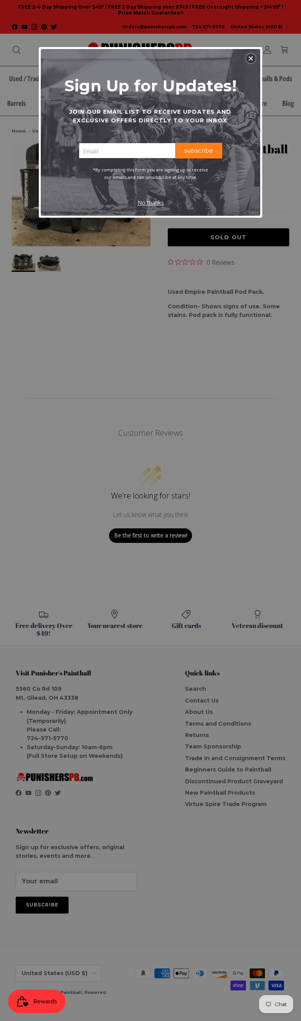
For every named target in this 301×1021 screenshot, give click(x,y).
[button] (251, 58)
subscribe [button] (198, 150)
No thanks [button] (151, 202)
